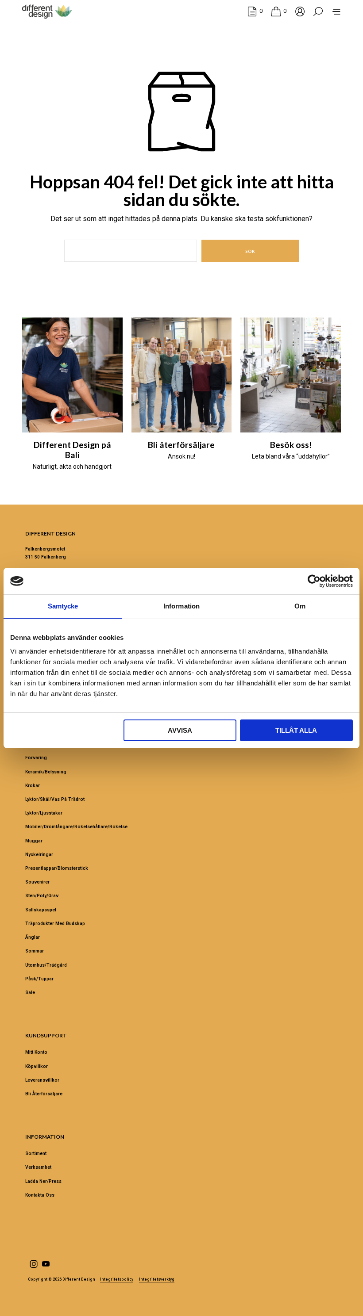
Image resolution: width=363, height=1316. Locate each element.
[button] (255, 11)
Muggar (33, 840)
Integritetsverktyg (156, 1280)
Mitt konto (36, 1052)
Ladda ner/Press (43, 1181)
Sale (30, 992)
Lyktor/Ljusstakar (43, 813)
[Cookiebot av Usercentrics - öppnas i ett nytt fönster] (314, 581)
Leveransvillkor (42, 1080)
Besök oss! (291, 445)
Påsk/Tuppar (39, 978)
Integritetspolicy (116, 1280)
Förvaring (36, 757)
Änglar (32, 937)
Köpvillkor (36, 1066)
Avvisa (180, 730)
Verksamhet (38, 1167)
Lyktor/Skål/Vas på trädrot (55, 799)
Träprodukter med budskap (55, 923)
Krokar (32, 785)
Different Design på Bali (72, 450)
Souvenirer (37, 882)
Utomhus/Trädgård (46, 965)
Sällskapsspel (40, 909)
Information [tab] (181, 606)
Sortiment (35, 1153)
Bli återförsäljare (181, 445)
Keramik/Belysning (45, 771)
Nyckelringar (39, 854)
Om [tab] (299, 606)
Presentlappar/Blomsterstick (56, 868)
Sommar (34, 951)
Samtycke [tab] (63, 606)
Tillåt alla (296, 730)
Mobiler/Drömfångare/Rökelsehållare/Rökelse (76, 826)
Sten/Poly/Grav (41, 895)
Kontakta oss (39, 1195)
